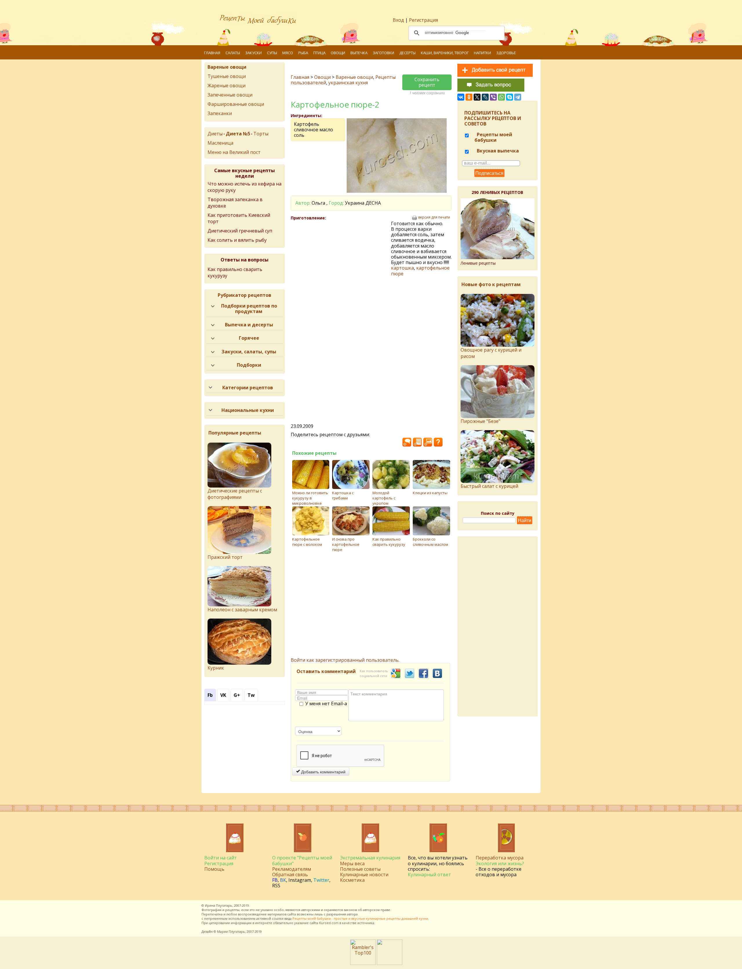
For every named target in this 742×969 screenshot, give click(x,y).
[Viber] (493, 97)
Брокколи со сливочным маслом (430, 542)
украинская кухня (348, 82)
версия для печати (434, 217)
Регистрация (423, 20)
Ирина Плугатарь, (219, 905)
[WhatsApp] (501, 97)
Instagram (299, 880)
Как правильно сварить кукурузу (388, 542)
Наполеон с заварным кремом (242, 609)
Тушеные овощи (227, 76)
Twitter (321, 880)
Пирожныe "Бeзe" (480, 421)
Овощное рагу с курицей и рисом (491, 353)
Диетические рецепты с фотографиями (235, 494)
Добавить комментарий (322, 772)
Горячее (249, 338)
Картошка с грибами (343, 495)
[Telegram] (517, 97)
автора (352, 914)
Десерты (407, 52)
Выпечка (359, 52)
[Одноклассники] (468, 97)
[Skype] (509, 97)
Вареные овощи (354, 77)
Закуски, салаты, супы (248, 351)
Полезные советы (360, 869)
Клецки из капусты (430, 492)
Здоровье (506, 52)
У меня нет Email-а (326, 704)
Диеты (215, 133)
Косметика (352, 880)
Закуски (253, 52)
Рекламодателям (291, 869)
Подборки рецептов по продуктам (249, 308)
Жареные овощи (226, 85)
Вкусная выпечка (497, 151)
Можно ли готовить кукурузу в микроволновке (310, 498)
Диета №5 (238, 133)
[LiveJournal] (485, 97)
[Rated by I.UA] (389, 963)
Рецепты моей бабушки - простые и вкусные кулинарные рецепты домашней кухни (360, 918)
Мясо (287, 52)
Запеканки (220, 113)
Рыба (303, 52)
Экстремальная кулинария (370, 858)
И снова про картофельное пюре (345, 544)
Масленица (220, 143)
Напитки (482, 52)
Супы (272, 52)
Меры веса (352, 863)
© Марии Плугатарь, (230, 931)
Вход (398, 20)
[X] (477, 97)
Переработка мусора (499, 858)
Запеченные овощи (230, 95)
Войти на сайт (220, 858)
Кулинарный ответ (429, 874)
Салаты (232, 52)
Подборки (249, 365)
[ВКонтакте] (460, 97)
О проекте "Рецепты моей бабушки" (302, 860)
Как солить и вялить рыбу (237, 240)
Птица (319, 52)
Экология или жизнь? (500, 863)
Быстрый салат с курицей (489, 486)
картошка (402, 268)
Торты (260, 133)
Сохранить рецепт (426, 82)
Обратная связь (290, 874)
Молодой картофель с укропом (383, 498)
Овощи (338, 52)
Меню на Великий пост (234, 152)
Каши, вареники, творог (445, 52)
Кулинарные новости (364, 874)
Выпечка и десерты (249, 324)
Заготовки (383, 52)
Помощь (214, 869)
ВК (283, 880)
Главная (212, 52)
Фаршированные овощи (236, 104)
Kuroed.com (329, 923)
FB (275, 880)
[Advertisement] (341, 262)
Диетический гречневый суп (240, 231)
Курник (216, 668)
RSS (276, 885)
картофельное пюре (420, 271)
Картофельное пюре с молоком (307, 542)
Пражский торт (225, 557)
